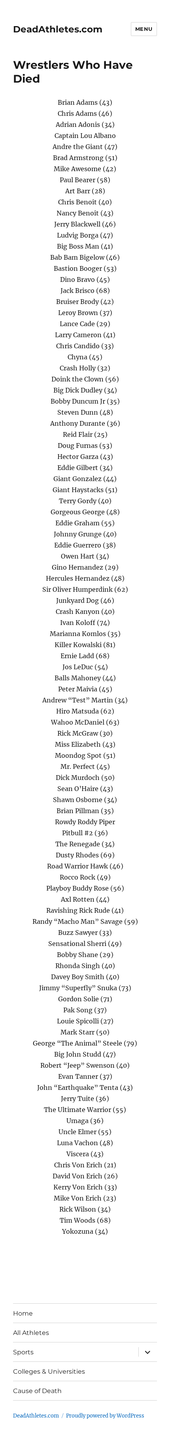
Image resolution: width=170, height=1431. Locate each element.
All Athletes (31, 1333)
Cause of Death (37, 1391)
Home (23, 1313)
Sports (23, 1352)
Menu (144, 29)
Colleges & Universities (49, 1371)
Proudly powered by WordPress (105, 1415)
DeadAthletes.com (57, 29)
